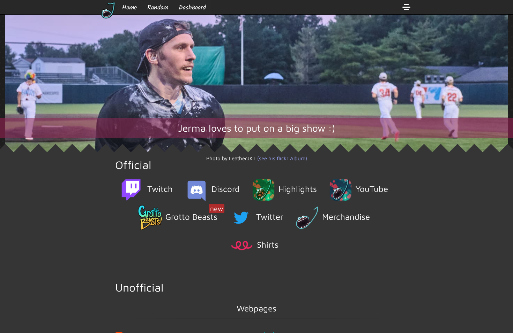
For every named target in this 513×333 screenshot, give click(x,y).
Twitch (160, 189)
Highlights (297, 189)
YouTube (372, 189)
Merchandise (346, 217)
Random (157, 8)
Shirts (267, 244)
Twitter (269, 217)
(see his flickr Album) (282, 158)
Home (129, 8)
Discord (225, 189)
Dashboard (192, 8)
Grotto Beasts (194, 213)
